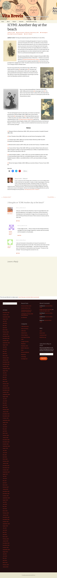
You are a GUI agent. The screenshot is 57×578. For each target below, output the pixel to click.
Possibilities (52, 197)
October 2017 (5, 469)
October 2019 (5, 418)
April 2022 (5, 353)
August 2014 (5, 551)
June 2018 (5, 452)
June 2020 (5, 401)
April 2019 (5, 431)
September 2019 (6, 420)
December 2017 (6, 465)
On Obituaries (24, 317)
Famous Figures (24, 335)
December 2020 (6, 388)
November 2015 (6, 519)
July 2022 (5, 347)
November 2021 (6, 364)
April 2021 (5, 379)
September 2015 (6, 523)
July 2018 (5, 450)
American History (20, 32)
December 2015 (6, 517)
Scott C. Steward (28, 34)
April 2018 (5, 457)
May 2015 (5, 532)
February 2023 (6, 332)
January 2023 (5, 334)
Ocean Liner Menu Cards (26, 305)
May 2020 (5, 403)
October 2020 (5, 392)
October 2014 (5, 547)
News (22, 350)
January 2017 (5, 489)
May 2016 (5, 506)
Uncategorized (24, 358)
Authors (14, 21)
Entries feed (42, 333)
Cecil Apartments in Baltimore (25, 119)
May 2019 (5, 429)
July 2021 (5, 372)
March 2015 (5, 536)
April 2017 (5, 482)
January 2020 (5, 411)
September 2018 (6, 446)
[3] (28, 69)
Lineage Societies (25, 341)
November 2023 (6, 312)
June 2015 (5, 530)
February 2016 (6, 513)
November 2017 (6, 467)
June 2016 (5, 504)
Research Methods (25, 352)
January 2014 (5, 566)
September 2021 (6, 368)
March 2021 (5, 381)
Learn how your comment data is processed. (28, 297)
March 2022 (5, 355)
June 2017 (5, 478)
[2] (19, 69)
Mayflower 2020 (24, 345)
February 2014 (6, 564)
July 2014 (5, 554)
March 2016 (5, 510)
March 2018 (5, 459)
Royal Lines (23, 354)
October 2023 (5, 314)
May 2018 (5, 454)
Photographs (20, 34)
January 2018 (5, 463)
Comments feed (43, 335)
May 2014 (5, 558)
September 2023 (6, 316)
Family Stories (33, 32)
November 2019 (6, 416)
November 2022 (6, 338)
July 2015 (5, 528)
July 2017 (5, 476)
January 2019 (5, 437)
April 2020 (5, 405)
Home (2, 21)
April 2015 (5, 534)
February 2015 (6, 538)
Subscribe (21, 21)
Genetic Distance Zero (26, 308)
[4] (34, 91)
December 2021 (6, 362)
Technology (23, 356)
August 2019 (5, 422)
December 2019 (6, 413)
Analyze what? (6, 197)
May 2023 (5, 325)
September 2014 (6, 549)
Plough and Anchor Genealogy (46, 309)
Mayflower (23, 343)
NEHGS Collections (25, 348)
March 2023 (5, 329)
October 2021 (5, 366)
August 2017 (5, 474)
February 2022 (6, 357)
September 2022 (6, 342)
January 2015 (5, 541)
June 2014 (5, 556)
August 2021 (5, 370)
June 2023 (5, 323)
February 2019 (6, 435)
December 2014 (6, 543)
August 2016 (5, 500)
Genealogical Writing (25, 337)
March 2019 (5, 433)
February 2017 (6, 487)
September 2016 (6, 497)
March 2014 (5, 562)
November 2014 (6, 545)
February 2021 (6, 383)
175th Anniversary (25, 326)
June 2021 (5, 375)
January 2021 (5, 385)
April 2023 (5, 327)
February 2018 (6, 461)
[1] (39, 61)
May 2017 (5, 480)
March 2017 (5, 485)
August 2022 (5, 344)
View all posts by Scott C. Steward (32, 189)
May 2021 (5, 377)
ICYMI (37, 32)
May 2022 (5, 351)
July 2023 (5, 321)
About (8, 21)
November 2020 (6, 390)
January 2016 (5, 515)
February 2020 (6, 409)
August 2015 (5, 525)
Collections (27, 32)
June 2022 (5, 349)
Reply (18, 220)
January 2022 (5, 360)
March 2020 (5, 407)
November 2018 (6, 441)
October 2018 (5, 444)
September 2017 (6, 472)
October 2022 (5, 340)
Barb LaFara (10, 213)
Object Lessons (13, 34)
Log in (41, 330)
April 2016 (5, 508)
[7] (25, 116)
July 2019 (5, 424)
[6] (14, 116)
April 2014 (5, 560)
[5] (44, 91)
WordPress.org (43, 337)
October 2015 (5, 521)
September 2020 (6, 394)
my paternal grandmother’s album (31, 59)
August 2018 (5, 448)
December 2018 (6, 439)
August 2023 (5, 319)
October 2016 (5, 495)
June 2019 (5, 426)
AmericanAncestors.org (31, 21)
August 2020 (5, 396)
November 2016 (6, 493)
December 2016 (6, 491)
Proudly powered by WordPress (28, 575)
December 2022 (6, 336)
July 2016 (5, 502)
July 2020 (5, 398)
